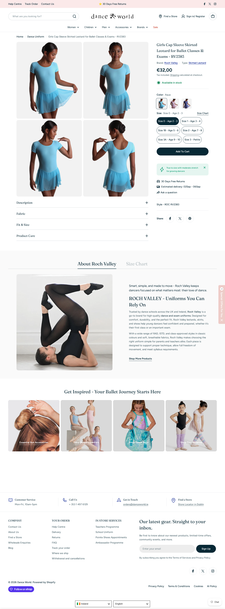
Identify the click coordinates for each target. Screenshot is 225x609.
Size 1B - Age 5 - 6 (168, 130)
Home (19, 36)
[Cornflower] (187, 104)
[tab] (97, 265)
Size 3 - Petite (192, 139)
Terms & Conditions (179, 586)
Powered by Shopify (44, 582)
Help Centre (15, 3)
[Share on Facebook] (170, 218)
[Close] (204, 167)
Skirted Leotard (197, 62)
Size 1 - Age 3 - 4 (191, 121)
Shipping (174, 75)
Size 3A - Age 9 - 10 (169, 139)
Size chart (203, 113)
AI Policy (212, 586)
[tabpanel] (112, 322)
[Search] (74, 16)
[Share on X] (180, 218)
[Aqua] (162, 104)
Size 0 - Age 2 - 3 (167, 121)
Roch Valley (171, 62)
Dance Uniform (35, 36)
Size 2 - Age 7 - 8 (192, 130)
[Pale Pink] (174, 104)
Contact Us (47, 3)
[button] (221, 304)
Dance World (24, 582)
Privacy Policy (156, 586)
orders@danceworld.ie (135, 504)
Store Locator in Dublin (191, 504)
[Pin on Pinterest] (190, 218)
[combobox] (43, 16)
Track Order (31, 3)
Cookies (198, 586)
